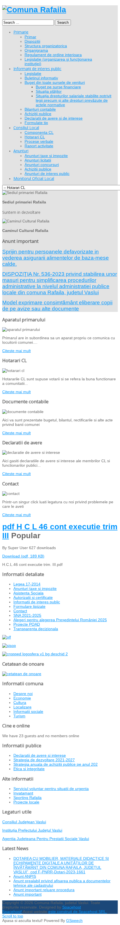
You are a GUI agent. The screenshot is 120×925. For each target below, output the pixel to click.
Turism (19, 716)
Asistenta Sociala (28, 593)
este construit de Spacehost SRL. (77, 911)
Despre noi (23, 693)
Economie (22, 698)
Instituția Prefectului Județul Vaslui (32, 830)
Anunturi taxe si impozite (35, 588)
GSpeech (74, 920)
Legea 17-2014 (26, 584)
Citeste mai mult (16, 350)
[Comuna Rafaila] (34, 9)
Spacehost (71, 907)
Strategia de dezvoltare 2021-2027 (44, 760)
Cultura (19, 702)
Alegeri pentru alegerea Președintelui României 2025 (60, 620)
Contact (20, 611)
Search (63, 22)
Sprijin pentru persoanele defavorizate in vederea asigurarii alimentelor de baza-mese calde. (55, 258)
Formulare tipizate (29, 606)
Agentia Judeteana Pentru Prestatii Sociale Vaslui (45, 838)
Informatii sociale (28, 711)
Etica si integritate (29, 769)
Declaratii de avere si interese (39, 755)
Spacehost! (12, 911)
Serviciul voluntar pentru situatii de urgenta (51, 788)
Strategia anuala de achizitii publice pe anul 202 (55, 764)
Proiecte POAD (26, 624)
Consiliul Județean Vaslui (24, 822)
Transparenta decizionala (35, 629)
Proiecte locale (26, 802)
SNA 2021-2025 (27, 615)
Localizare (22, 707)
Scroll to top (12, 916)
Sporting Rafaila (27, 797)
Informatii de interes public (36, 602)
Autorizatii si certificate (33, 597)
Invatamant (23, 793)
